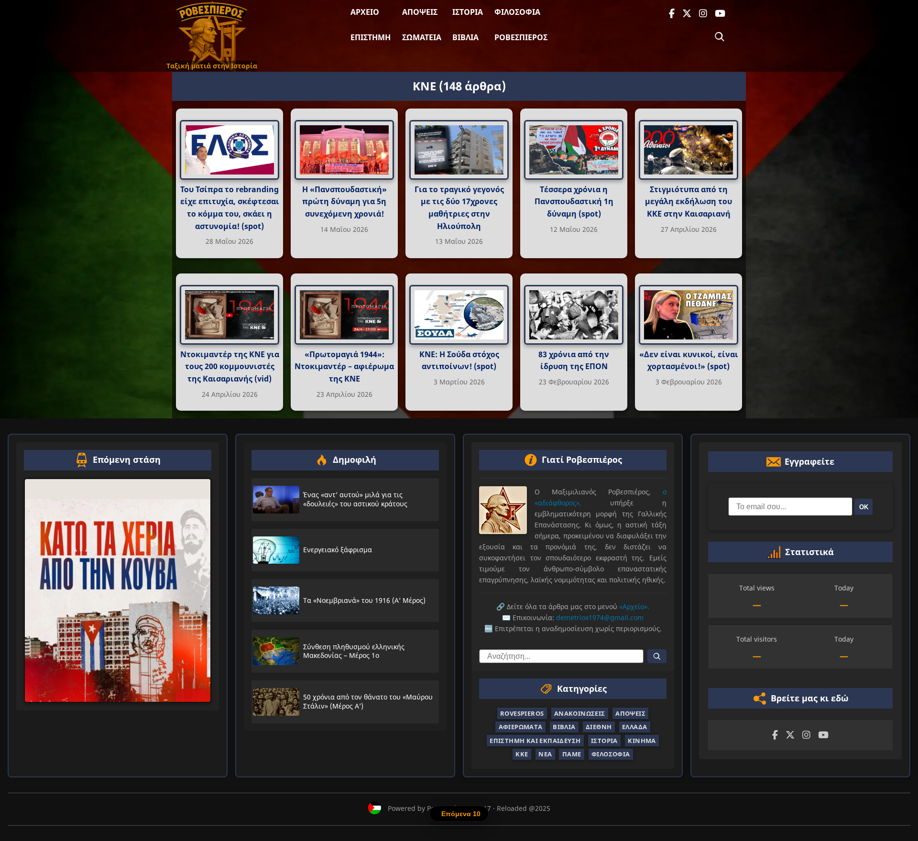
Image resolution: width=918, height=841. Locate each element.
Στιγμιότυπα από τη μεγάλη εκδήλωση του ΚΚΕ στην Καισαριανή (688, 201)
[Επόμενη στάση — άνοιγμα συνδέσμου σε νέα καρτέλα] (117, 590)
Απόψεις (419, 12)
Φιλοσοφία (517, 12)
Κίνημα (642, 740)
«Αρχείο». (634, 606)
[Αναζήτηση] (719, 37)
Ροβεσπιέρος (520, 37)
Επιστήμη (370, 37)
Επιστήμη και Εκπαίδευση (535, 740)
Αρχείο (364, 12)
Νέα (545, 754)
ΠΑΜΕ (571, 754)
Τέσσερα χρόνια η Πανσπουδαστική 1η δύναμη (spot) (574, 201)
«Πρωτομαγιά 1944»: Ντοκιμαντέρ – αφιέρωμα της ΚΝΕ (344, 366)
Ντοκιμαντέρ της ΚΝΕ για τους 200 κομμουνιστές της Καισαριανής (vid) (229, 366)
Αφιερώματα (521, 726)
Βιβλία (465, 37)
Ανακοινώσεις (579, 713)
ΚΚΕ (521, 754)
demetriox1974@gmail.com (600, 617)
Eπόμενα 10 (461, 814)
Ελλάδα (634, 726)
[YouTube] (720, 13)
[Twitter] (686, 13)
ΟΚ (863, 507)
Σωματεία (421, 37)
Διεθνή (599, 726)
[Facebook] (672, 13)
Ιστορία (467, 12)
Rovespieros (522, 713)
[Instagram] (703, 13)
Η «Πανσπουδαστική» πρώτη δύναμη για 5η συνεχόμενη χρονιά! (344, 201)
